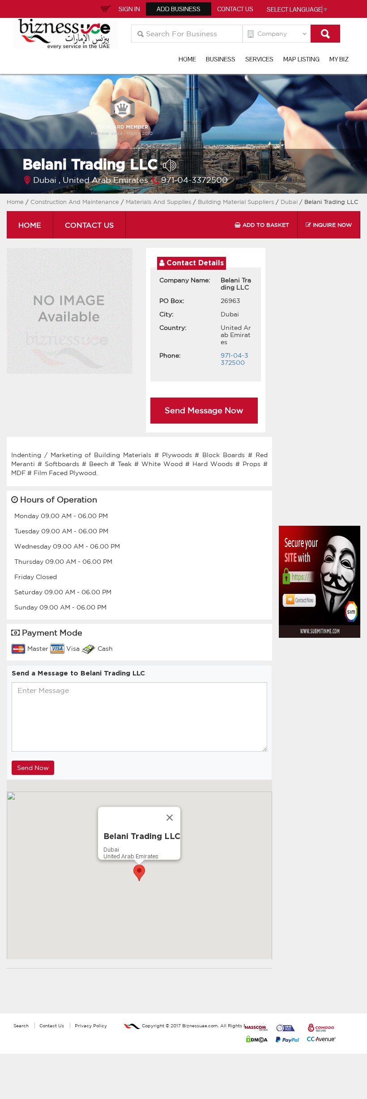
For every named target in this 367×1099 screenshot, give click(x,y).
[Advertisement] (323, 389)
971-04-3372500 (194, 179)
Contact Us (235, 9)
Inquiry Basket (104, 8)
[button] (139, 873)
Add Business (179, 9)
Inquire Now (331, 225)
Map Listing (301, 59)
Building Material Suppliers (237, 202)
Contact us (89, 225)
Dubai (290, 202)
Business (220, 59)
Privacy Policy (91, 1025)
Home (187, 59)
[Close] (169, 817)
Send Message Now (204, 410)
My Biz (339, 59)
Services (259, 59)
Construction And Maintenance (74, 202)
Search (21, 1025)
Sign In (129, 9)
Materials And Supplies (159, 202)
